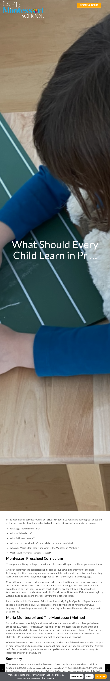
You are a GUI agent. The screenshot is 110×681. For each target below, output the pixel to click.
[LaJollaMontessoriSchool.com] (24, 9)
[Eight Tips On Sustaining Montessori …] (107, 669)
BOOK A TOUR (89, 5)
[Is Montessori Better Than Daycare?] (2, 669)
